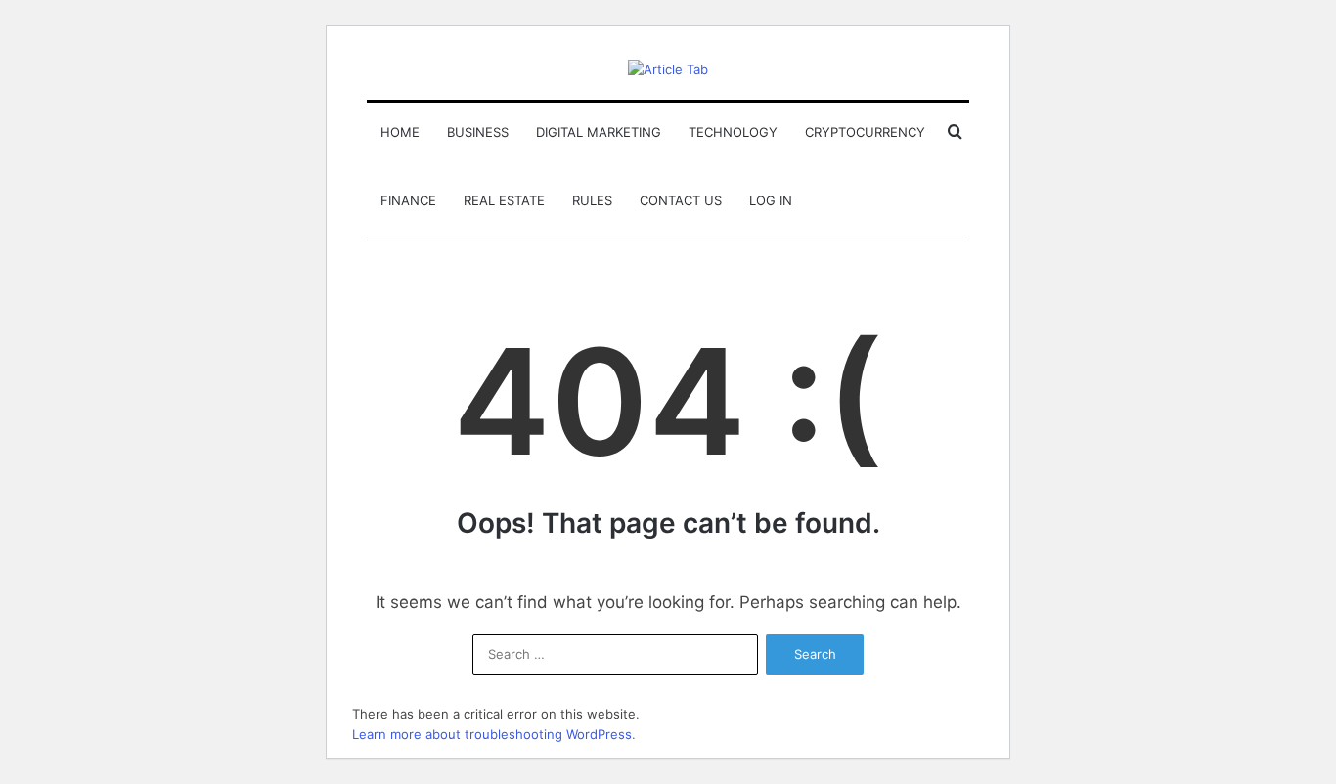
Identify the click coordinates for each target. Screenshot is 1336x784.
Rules (592, 200)
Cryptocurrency (865, 132)
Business (478, 132)
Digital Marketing (598, 132)
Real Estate (504, 200)
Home (400, 132)
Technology (733, 132)
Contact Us (681, 200)
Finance (408, 200)
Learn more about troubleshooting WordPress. (494, 734)
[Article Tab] (668, 69)
